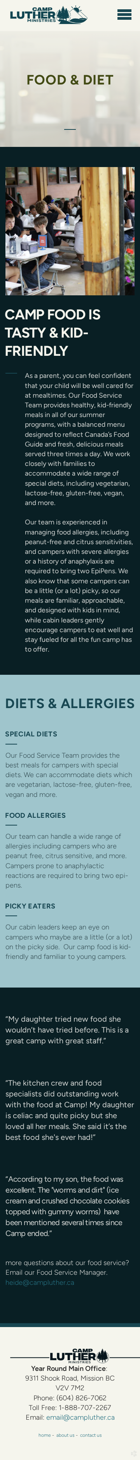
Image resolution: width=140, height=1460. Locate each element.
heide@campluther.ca (39, 1282)
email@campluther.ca (80, 1417)
